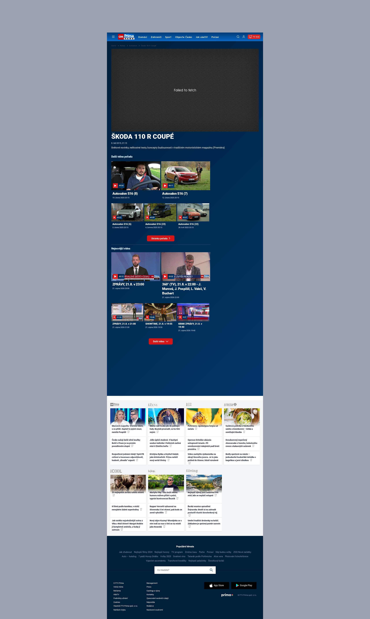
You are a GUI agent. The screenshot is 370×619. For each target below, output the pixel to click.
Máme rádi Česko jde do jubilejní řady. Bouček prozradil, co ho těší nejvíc (165, 429)
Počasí (215, 37)
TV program (177, 552)
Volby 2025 (165, 556)
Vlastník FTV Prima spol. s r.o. (125, 606)
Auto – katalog (129, 556)
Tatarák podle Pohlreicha (200, 556)
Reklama (117, 591)
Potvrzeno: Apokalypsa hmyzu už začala (203, 427)
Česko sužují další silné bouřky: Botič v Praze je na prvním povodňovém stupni (126, 443)
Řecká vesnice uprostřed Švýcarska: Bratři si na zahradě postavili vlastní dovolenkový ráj (202, 509)
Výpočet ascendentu (156, 560)
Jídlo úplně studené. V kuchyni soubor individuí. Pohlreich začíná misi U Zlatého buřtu (165, 443)
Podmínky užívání (120, 598)
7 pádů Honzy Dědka (148, 556)
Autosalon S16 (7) (174, 193)
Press (149, 587)
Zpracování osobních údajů (158, 598)
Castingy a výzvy (153, 591)
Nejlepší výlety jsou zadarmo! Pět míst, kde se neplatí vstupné (203, 494)
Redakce (150, 606)
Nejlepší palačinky (197, 560)
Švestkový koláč (216, 560)
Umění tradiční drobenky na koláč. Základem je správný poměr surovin (204, 522)
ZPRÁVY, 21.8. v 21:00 (124, 323)
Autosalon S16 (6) (121, 224)
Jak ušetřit (202, 37)
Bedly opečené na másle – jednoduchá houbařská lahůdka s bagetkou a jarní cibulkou (241, 457)
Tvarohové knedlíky (177, 560)
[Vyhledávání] (238, 36)
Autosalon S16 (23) (155, 224)
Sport (168, 37)
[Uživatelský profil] (244, 37)
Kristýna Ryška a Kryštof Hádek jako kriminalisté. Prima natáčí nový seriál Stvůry (164, 457)
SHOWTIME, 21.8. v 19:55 (158, 323)
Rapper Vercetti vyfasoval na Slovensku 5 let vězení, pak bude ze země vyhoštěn (166, 509)
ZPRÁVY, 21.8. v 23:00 (128, 284)
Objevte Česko (183, 37)
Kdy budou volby (223, 552)
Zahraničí (156, 37)
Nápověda (151, 602)
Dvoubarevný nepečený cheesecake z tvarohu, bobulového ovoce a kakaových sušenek (241, 443)
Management (152, 583)
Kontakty (150, 594)
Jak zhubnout (125, 552)
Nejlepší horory (162, 552)
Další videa (159, 341)
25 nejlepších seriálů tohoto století (128, 492)
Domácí (142, 37)
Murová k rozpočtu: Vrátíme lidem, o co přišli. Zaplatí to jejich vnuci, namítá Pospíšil (127, 429)
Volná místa (118, 587)
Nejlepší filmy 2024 (143, 552)
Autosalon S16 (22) (188, 224)
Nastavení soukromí (155, 610)
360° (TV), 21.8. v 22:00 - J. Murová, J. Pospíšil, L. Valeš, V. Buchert (184, 288)
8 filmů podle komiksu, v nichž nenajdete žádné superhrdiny (125, 508)
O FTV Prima (118, 583)
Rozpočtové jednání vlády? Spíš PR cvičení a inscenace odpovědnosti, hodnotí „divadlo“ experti (128, 457)
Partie (202, 552)
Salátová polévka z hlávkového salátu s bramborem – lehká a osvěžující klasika (240, 429)
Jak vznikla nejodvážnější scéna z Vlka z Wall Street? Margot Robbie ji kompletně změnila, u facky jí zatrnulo (127, 525)
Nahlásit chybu (119, 610)
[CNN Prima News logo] (126, 37)
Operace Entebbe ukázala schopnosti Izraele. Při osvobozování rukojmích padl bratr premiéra (203, 444)
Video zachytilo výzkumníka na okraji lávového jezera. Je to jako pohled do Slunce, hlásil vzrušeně (203, 457)
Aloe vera (218, 556)
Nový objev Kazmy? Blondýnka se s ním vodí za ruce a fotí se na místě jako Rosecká (166, 523)
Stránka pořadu (159, 238)
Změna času (191, 552)
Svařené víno (179, 556)
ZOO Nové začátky (242, 552)
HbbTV (116, 594)
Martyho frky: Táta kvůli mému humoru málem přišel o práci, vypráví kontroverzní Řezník (163, 495)
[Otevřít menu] (113, 37)
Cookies (116, 602)
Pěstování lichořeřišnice (236, 556)
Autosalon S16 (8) (125, 193)
